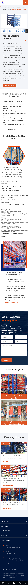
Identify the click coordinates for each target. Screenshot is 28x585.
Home (4, 7)
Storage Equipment (18, 7)
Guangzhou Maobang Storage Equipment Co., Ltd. (14, 574)
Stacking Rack (7, 9)
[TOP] (25, 583)
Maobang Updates (14, 437)
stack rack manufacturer (11, 302)
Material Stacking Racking (19, 9)
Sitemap (5, 577)
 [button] (1, 31)
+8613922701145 (10, 553)
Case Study (5, 531)
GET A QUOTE (9, 85)
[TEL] (8, 583)
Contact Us (5, 540)
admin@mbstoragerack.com (13, 547)
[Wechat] (14, 583)
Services (4, 526)
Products (9, 7)
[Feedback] (19, 583)
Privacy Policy (12, 577)
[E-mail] (3, 583)
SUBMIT (6, 360)
